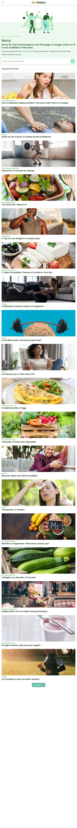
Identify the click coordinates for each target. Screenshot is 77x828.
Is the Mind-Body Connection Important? (21, 340)
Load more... (39, 685)
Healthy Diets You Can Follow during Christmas (24, 611)
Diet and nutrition (8, 100)
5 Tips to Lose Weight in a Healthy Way (21, 238)
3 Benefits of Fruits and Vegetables (19, 442)
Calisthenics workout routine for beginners (23, 306)
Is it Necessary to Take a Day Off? (18, 374)
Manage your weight (9, 609)
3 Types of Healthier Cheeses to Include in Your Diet (27, 272)
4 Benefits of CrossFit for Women (18, 170)
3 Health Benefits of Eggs (14, 408)
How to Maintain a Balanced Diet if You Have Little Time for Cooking (35, 103)
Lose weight (6, 236)
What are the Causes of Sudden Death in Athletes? (26, 137)
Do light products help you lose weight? (21, 645)
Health (4, 134)
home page (26, 51)
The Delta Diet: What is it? (14, 204)
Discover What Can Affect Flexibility (19, 476)
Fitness (4, 304)
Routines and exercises (10, 168)
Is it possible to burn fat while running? (21, 679)
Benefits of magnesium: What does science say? (25, 543)
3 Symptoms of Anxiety (13, 509)
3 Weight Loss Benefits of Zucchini (19, 577)
